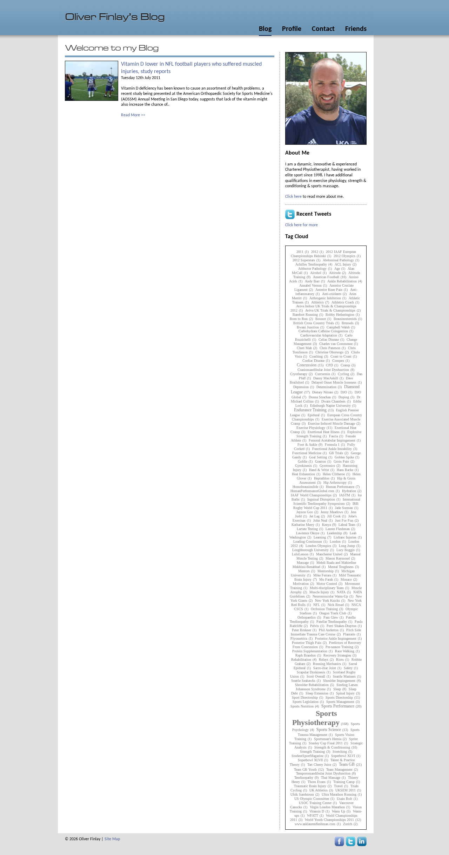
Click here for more (301, 225)
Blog (265, 29)
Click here (293, 197)
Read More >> (133, 115)
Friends (356, 29)
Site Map (112, 839)
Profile (291, 29)
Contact (323, 29)
